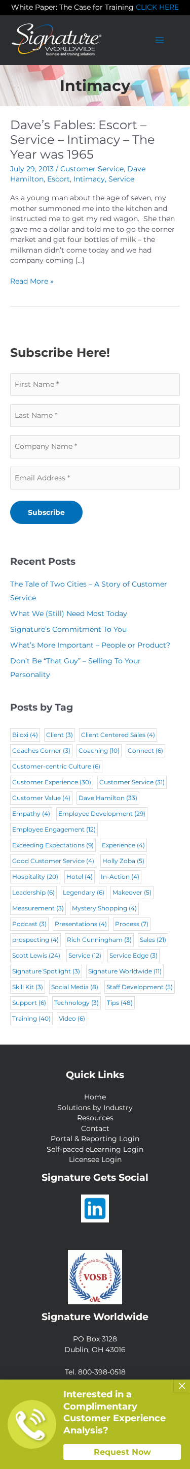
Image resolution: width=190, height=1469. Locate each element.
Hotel (79, 876)
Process (131, 924)
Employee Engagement (54, 829)
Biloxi (25, 735)
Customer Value (41, 798)
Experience (123, 845)
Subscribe (46, 512)
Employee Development (101, 813)
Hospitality (35, 876)
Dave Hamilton (108, 798)
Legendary (83, 892)
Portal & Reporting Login (95, 1139)
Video (72, 1018)
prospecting (35, 939)
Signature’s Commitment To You (68, 629)
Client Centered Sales (118, 735)
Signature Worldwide (125, 971)
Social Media (74, 987)
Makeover (131, 892)
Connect (145, 750)
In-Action (120, 876)
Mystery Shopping (104, 908)
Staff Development (139, 987)
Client (59, 735)
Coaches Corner (41, 750)
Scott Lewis (36, 955)
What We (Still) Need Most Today (68, 613)
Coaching (99, 750)
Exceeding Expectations (53, 845)
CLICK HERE (157, 7)
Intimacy (89, 179)
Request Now (122, 1452)
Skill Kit (27, 987)
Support (29, 1002)
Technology (76, 1002)
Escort (58, 179)
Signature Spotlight (46, 971)
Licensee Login (95, 1159)
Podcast (29, 924)
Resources (95, 1118)
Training (31, 1018)
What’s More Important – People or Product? (90, 645)
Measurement (38, 908)
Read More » (32, 282)
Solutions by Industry (95, 1108)
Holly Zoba (123, 861)
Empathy (31, 813)
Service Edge (133, 955)
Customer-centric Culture (56, 766)
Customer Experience (51, 782)
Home (95, 1097)
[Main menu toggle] (159, 39)
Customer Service (92, 169)
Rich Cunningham (99, 939)
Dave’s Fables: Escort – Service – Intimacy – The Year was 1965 (82, 139)
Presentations (81, 924)
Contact (95, 1128)
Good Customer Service (53, 861)
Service (121, 179)
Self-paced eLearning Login (95, 1149)
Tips (120, 1002)
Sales (153, 939)
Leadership (33, 892)
